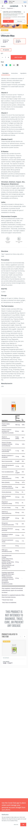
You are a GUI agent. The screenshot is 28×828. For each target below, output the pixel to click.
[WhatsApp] (10, 65)
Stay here (19, 21)
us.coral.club (7, 18)
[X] (2, 65)
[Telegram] (6, 65)
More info (16, 824)
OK (23, 824)
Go (8, 21)
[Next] (24, 636)
